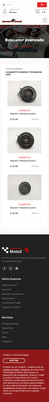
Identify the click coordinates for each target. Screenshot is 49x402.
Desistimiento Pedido (11, 303)
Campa (5, 332)
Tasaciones (7, 341)
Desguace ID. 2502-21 (11, 307)
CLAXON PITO (25, 110)
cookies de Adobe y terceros (16, 370)
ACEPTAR (14, 361)
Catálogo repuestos (10, 324)
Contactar (6, 289)
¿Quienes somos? (9, 285)
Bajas (4, 337)
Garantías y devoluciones (12, 294)
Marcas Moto (7, 328)
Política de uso (8, 298)
